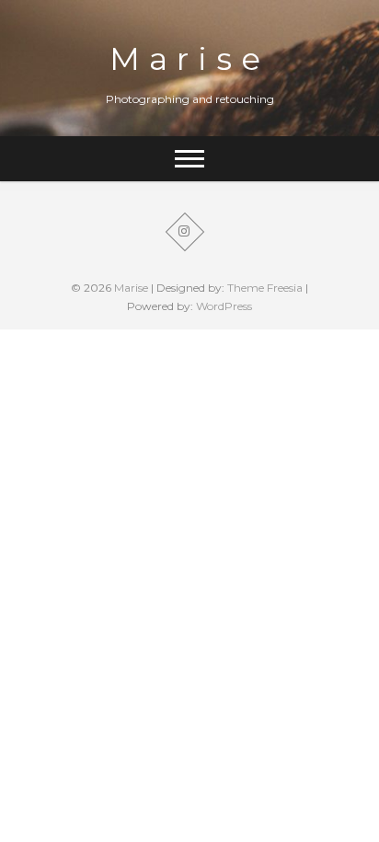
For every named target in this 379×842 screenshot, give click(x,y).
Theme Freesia (265, 287)
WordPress (224, 306)
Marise (189, 59)
